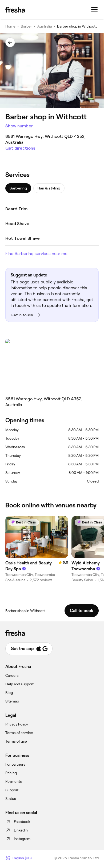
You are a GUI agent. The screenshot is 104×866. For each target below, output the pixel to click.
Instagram (22, 839)
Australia (44, 26)
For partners (15, 764)
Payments (13, 781)
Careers (12, 675)
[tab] (18, 188)
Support (11, 790)
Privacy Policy (16, 724)
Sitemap (12, 701)
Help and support (19, 684)
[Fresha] (15, 9)
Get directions (20, 148)
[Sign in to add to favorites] (62, 522)
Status (10, 798)
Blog (9, 692)
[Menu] (94, 9)
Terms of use (16, 741)
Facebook (22, 821)
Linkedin (21, 830)
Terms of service (19, 733)
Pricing (11, 773)
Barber (26, 26)
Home (10, 26)
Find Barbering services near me (36, 253)
